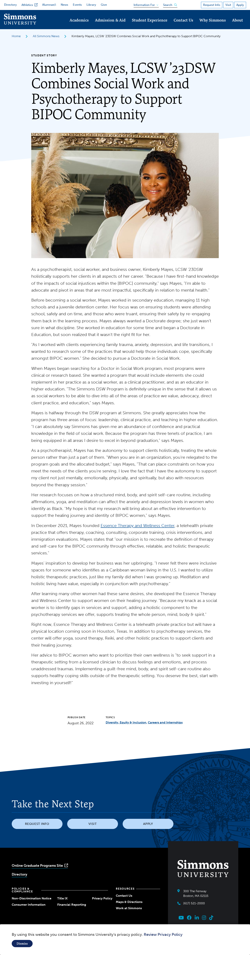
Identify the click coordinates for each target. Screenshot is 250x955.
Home (16, 36)
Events (77, 4)
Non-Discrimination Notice (31, 898)
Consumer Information (29, 904)
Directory (10, 4)
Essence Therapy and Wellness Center (137, 525)
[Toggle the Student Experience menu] (149, 25)
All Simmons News (46, 36)
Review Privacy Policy (163, 934)
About (237, 20)
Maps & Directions (129, 902)
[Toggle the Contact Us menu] (183, 25)
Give (104, 4)
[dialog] (125, 939)
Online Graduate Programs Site (37, 865)
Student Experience (149, 20)
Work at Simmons (129, 908)
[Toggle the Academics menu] (79, 25)
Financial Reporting (71, 904)
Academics (79, 20)
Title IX (62, 898)
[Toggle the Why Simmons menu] (213, 25)
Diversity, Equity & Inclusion (126, 722)
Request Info (211, 5)
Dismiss (22, 943)
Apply (240, 5)
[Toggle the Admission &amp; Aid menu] (110, 25)
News (64, 4)
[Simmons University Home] (20, 23)
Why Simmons (212, 20)
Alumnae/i (49, 4)
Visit (228, 5)
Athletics (27, 5)
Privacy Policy (102, 898)
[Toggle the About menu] (237, 25)
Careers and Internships (165, 722)
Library (91, 4)
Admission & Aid (110, 20)
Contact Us (183, 20)
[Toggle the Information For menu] (144, 4)
